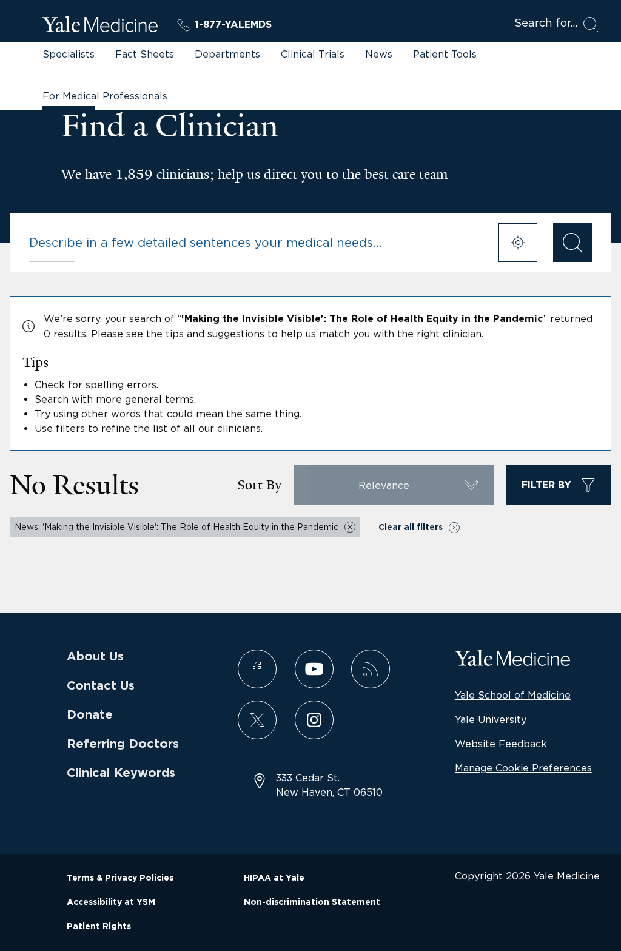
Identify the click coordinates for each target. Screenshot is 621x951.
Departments (227, 54)
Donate (90, 715)
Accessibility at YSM (111, 902)
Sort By (259, 485)
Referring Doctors (123, 744)
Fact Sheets (144, 54)
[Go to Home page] (100, 26)
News (378, 54)
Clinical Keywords (121, 773)
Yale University (490, 719)
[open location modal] (517, 242)
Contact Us (101, 686)
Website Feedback (501, 743)
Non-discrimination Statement (312, 902)
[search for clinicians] (572, 242)
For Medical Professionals (104, 95)
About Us (95, 657)
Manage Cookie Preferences (523, 767)
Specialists (68, 54)
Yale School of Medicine (513, 695)
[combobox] (256, 242)
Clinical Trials (312, 54)
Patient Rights (99, 926)
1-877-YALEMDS (233, 25)
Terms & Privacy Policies (120, 878)
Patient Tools (445, 54)
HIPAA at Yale (274, 878)
